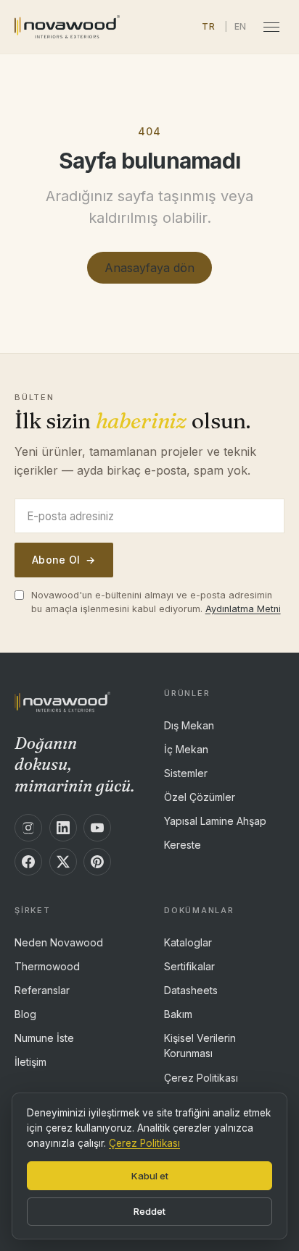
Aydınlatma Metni (243, 608)
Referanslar (42, 990)
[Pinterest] (97, 861)
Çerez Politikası (201, 1077)
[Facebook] (28, 861)
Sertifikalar (189, 966)
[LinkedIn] (63, 827)
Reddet (149, 1211)
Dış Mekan (189, 725)
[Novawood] (67, 26)
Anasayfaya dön (149, 267)
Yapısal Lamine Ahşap (215, 820)
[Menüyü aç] (271, 27)
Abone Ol (64, 560)
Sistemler (186, 773)
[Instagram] (28, 827)
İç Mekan (186, 749)
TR (208, 26)
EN (240, 26)
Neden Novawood (59, 942)
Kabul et (149, 1176)
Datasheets (191, 990)
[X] (63, 861)
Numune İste (44, 1038)
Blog (25, 1014)
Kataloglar (188, 942)
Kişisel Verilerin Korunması (200, 1046)
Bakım (178, 1014)
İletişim (30, 1061)
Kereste (182, 844)
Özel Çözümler (199, 797)
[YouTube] (97, 827)
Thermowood (47, 966)
